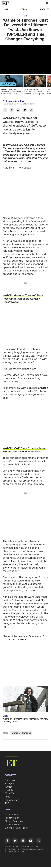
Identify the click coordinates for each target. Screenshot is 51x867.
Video (24, 9)
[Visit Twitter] (15, 841)
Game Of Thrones (21, 733)
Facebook (10, 780)
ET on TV (9, 793)
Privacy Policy (12, 818)
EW (29, 388)
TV (25, 16)
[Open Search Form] (47, 3)
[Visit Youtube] (30, 840)
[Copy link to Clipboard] (31, 110)
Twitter (8, 787)
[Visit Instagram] (23, 841)
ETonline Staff (12, 800)
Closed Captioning (14, 821)
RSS (7, 803)
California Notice (13, 824)
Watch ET (44, 9)
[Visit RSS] (38, 841)
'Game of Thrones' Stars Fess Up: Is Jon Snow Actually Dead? (25, 720)
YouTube (9, 790)
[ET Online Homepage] (6, 3)
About (8, 796)
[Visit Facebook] (7, 841)
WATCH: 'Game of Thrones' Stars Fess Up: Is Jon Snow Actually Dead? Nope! (23, 299)
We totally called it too (22, 369)
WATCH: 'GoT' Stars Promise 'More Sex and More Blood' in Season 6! (24, 449)
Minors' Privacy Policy (16, 828)
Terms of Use (11, 814)
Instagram (10, 783)
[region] (25, 59)
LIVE (6, 9)
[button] (25, 698)
